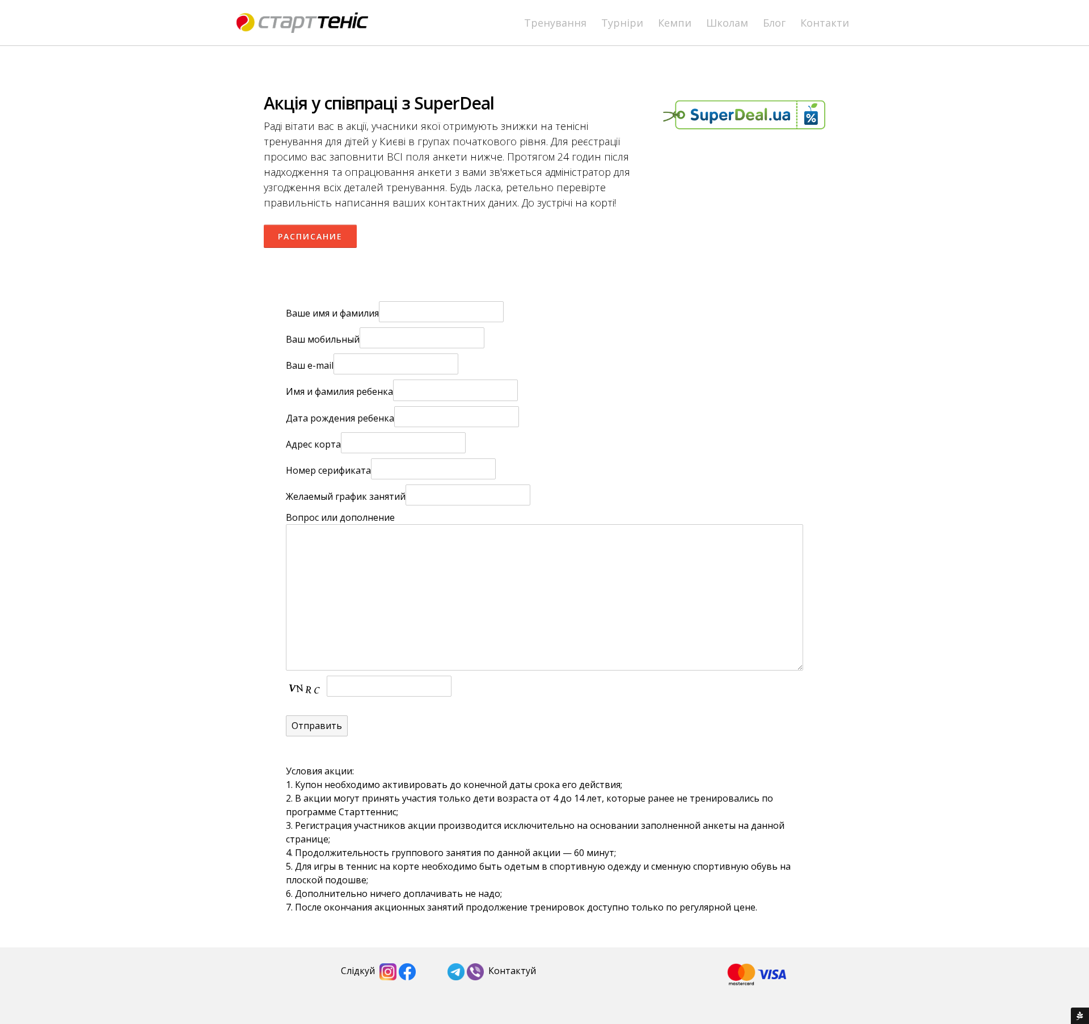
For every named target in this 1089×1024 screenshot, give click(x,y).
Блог (774, 23)
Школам (727, 23)
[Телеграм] (456, 970)
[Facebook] (407, 970)
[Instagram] (387, 970)
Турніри (622, 23)
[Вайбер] (475, 970)
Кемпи (674, 23)
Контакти (824, 23)
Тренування (555, 23)
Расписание (310, 236)
